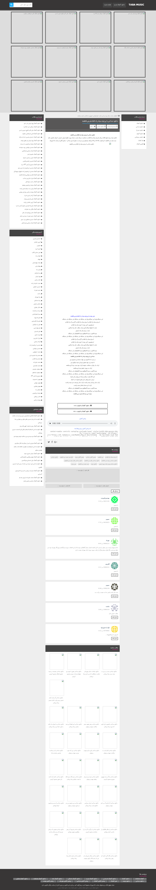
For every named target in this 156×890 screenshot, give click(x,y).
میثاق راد (38, 390)
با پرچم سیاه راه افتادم (111, 457)
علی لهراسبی (37, 328)
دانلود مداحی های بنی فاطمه (91, 460)
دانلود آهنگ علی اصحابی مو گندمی (31, 460)
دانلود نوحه (94, 464)
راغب (39, 293)
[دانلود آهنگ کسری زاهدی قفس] (27, 96)
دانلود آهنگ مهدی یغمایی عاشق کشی (30, 457)
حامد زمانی (38, 280)
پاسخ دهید (114, 509)
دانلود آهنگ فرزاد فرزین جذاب (32, 178)
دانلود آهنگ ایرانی (62, 888)
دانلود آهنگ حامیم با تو (34, 154)
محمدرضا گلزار (36, 359)
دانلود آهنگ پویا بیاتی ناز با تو (32, 123)
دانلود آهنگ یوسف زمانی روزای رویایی (30, 192)
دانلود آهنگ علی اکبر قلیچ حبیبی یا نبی (30, 130)
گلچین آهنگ (140, 144)
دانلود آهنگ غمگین (22, 879)
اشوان (39, 245)
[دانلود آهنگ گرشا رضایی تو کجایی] (129, 96)
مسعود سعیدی (37, 369)
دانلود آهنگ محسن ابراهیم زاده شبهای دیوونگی (27, 171)
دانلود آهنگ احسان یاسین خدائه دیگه (30, 137)
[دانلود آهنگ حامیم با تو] (95, 96)
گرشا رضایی (37, 342)
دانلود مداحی (139, 127)
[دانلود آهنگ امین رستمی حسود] (61, 96)
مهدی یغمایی (37, 386)
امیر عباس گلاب (36, 252)
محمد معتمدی (37, 366)
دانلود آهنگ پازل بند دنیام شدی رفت (30, 188)
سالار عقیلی (37, 307)
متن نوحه (73, 464)
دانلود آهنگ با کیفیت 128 (81, 406)
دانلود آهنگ (140, 123)
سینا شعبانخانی (36, 314)
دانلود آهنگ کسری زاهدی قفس (32, 161)
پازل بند (38, 269)
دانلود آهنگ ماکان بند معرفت (32, 209)
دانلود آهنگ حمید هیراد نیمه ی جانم (30, 216)
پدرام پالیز (38, 273)
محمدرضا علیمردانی (35, 355)
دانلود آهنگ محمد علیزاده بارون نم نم (30, 477)
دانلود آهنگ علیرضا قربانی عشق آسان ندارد (28, 206)
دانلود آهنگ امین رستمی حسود (32, 158)
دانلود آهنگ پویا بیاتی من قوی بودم (31, 140)
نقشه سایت (107, 5)
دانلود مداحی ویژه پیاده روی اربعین (108, 464)
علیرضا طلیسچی (36, 321)
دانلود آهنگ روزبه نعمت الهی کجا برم (30, 426)
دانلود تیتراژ (139, 130)
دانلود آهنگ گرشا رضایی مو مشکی (31, 223)
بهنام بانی (38, 266)
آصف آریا (38, 249)
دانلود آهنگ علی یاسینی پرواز (32, 199)
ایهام (39, 259)
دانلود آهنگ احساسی (109, 879)
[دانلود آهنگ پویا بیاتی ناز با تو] (129, 27)
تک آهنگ (140, 140)
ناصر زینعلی (37, 396)
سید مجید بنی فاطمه (83, 464)
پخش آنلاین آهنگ (99, 881)
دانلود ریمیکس (139, 137)
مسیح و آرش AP (36, 376)
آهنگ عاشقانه (139, 879)
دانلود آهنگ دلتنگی (74, 879)
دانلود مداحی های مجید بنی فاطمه (73, 460)
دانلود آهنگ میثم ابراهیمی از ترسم (31, 144)
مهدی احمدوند (37, 379)
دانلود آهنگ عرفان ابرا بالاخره (32, 127)
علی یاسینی (37, 331)
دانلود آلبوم (140, 134)
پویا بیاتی (38, 276)
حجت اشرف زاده (36, 283)
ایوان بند (38, 256)
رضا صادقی (37, 300)
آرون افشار (37, 242)
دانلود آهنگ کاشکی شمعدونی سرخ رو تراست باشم (27, 416)
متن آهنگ (114, 881)
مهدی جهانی (37, 383)
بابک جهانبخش (37, 263)
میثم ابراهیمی (37, 393)
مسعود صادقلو (37, 372)
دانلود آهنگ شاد (57, 879)
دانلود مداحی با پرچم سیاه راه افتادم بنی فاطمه (100, 121)
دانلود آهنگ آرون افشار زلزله (32, 202)
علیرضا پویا (37, 317)
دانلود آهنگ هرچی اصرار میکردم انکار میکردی (28, 443)
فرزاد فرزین (37, 338)
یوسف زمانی (37, 400)
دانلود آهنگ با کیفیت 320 (81, 411)
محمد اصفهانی (37, 352)
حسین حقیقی (37, 287)
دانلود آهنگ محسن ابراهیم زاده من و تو (29, 168)
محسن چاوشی (37, 348)
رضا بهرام (38, 297)
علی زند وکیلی (37, 324)
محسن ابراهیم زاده (35, 345)
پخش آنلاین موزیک (65, 881)
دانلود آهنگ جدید (119, 5)
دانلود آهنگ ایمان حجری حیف (32, 453)
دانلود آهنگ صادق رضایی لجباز (32, 481)
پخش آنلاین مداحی (91, 457)
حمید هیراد (37, 290)
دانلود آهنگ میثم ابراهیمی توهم (31, 185)
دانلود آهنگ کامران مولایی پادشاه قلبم (30, 175)
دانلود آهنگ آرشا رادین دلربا (32, 195)
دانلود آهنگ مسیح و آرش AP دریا (31, 164)
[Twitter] (48, 442)
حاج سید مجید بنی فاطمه (66, 457)
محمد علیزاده (37, 362)
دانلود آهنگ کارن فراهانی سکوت (31, 134)
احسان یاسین (37, 239)
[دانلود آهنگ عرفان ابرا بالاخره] (95, 27)
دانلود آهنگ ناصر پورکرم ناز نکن (31, 212)
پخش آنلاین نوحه (79, 457)
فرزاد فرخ (38, 335)
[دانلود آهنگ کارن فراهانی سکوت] (27, 27)
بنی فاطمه (73, 135)
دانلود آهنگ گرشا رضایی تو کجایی (31, 151)
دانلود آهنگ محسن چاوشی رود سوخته (30, 147)
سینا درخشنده (37, 311)
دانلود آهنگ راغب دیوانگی (33, 182)
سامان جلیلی (37, 304)
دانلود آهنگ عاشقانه (40, 879)
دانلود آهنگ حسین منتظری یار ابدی (31, 219)
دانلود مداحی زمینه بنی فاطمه (109, 460)
